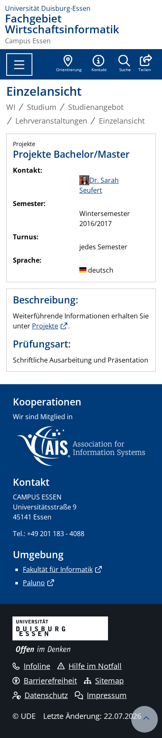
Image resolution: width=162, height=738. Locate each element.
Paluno (34, 582)
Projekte (45, 325)
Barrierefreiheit (50, 681)
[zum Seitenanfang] (144, 719)
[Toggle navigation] (19, 64)
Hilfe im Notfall (95, 666)
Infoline (37, 666)
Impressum (107, 695)
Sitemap (109, 681)
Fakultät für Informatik (58, 569)
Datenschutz (46, 695)
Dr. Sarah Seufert (99, 185)
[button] (144, 64)
